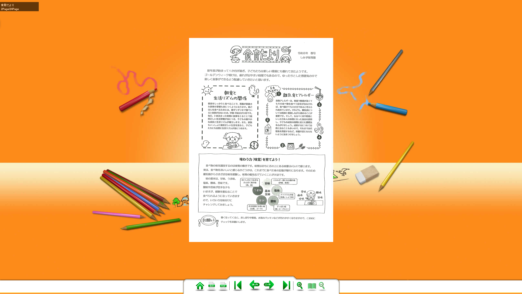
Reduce (323, 285)
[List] (200, 290)
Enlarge (301, 285)
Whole (312, 285)
